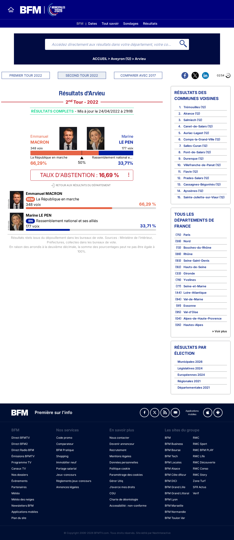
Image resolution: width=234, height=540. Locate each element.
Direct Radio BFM (22, 450)
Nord (187, 241)
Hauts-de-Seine (194, 267)
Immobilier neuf (66, 462)
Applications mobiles (24, 511)
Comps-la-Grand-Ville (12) (201, 139)
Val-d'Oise (190, 312)
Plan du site (18, 518)
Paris (186, 234)
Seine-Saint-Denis (196, 260)
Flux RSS (165, 412)
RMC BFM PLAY (203, 450)
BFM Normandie (175, 511)
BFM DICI (171, 481)
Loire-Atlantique (195, 292)
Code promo (64, 437)
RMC (196, 437)
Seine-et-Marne (194, 286)
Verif (196, 493)
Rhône (188, 254)
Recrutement (117, 450)
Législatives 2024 (190, 368)
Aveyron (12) (121, 59)
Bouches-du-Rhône (197, 247)
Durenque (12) (193, 158)
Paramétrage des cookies (126, 474)
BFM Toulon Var (175, 518)
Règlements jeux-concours (73, 481)
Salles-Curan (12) (195, 146)
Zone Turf (199, 481)
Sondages (130, 23)
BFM (80, 23)
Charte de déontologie (123, 499)
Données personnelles (123, 462)
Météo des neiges (22, 499)
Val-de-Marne (193, 299)
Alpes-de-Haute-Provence (202, 318)
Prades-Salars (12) (196, 178)
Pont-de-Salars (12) (197, 152)
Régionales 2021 (189, 381)
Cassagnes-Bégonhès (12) (202, 184)
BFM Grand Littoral (177, 493)
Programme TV (21, 462)
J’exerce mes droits (122, 487)
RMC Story (200, 474)
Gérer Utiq (116, 481)
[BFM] (11, 9)
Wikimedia (9, 203)
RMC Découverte (204, 462)
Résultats (150, 23)
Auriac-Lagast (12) (196, 133)
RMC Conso (200, 468)
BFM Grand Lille (175, 487)
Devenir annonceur (121, 444)
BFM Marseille (174, 505)
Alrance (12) (191, 113)
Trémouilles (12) (194, 107)
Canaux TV (18, 468)
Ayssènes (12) (193, 191)
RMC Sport (200, 444)
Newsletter (175, 412)
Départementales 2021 (194, 387)
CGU (112, 493)
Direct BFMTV (20, 437)
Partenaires (19, 487)
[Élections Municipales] (40, 9)
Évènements (19, 481)
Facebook (144, 412)
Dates (92, 23)
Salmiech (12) (192, 120)
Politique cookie (119, 468)
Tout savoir (110, 23)
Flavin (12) (190, 171)
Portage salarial (66, 468)
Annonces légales (67, 487)
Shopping (62, 456)
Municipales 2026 (190, 361)
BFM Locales (173, 462)
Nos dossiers (19, 474)
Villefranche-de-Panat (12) (202, 165)
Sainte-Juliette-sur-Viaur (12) (204, 197)
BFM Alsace (172, 468)
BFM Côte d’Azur (175, 474)
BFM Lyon (171, 499)
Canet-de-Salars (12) (198, 126)
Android (218, 412)
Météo (15, 493)
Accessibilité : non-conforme (127, 505)
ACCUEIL (100, 59)
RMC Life (199, 456)
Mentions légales (120, 456)
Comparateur (65, 444)
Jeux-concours (66, 474)
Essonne (189, 305)
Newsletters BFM (22, 505)
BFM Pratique (65, 450)
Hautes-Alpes (193, 325)
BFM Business (174, 444)
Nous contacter (119, 437)
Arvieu (140, 59)
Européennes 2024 (191, 374)
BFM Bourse (173, 450)
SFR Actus (199, 487)
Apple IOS (207, 412)
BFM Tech (171, 456)
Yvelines (189, 280)
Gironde (189, 273)
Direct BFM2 (19, 444)
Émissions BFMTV (23, 456)
